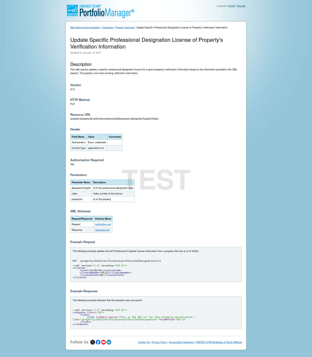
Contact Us (144, 342)
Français (241, 5)
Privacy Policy (159, 342)
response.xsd (102, 229)
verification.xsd (103, 224)
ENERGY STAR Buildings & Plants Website (219, 342)
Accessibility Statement (181, 342)
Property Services (125, 27)
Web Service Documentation (85, 27)
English (231, 5)
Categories (107, 27)
